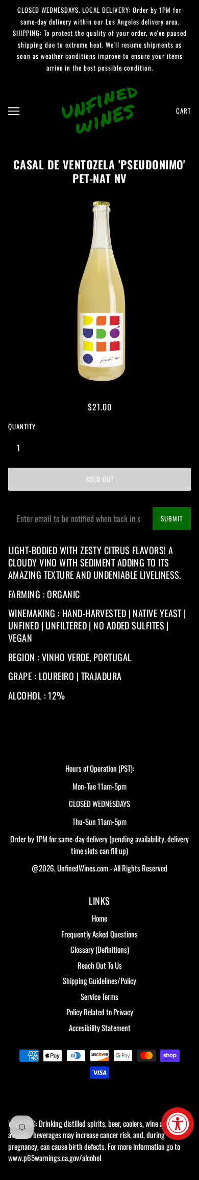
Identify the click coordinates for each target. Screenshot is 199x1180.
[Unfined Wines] (99, 109)
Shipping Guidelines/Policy (99, 980)
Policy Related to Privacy (99, 1011)
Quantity (22, 426)
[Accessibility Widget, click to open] (177, 1123)
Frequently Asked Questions (99, 933)
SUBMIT (172, 518)
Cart (183, 110)
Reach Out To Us (100, 965)
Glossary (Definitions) (99, 949)
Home (99, 918)
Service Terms (99, 996)
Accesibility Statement (100, 1027)
